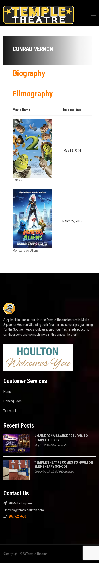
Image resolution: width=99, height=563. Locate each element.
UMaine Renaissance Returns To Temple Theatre (61, 438)
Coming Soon (12, 401)
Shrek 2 (17, 180)
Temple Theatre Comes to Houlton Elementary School (63, 464)
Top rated (9, 411)
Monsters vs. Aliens (25, 250)
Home (7, 392)
